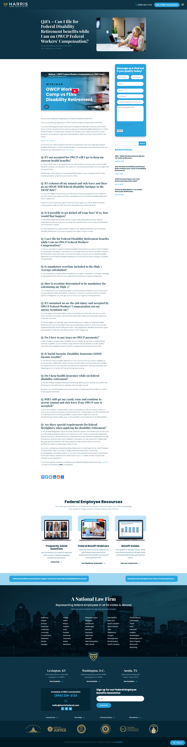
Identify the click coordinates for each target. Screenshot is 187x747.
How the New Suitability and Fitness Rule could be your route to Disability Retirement (130, 169)
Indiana (66, 626)
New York (111, 620)
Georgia (44, 644)
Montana (89, 632)
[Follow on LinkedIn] (70, 708)
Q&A (81, 455)
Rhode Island (113, 641)
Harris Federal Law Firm (52, 46)
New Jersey (89, 644)
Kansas (66, 632)
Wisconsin (134, 644)
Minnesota (89, 623)
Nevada (88, 638)
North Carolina (113, 623)
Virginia (133, 632)
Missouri (88, 629)
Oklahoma (112, 632)
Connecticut (46, 635)
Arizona (44, 623)
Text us (179, 743)
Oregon (110, 635)
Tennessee (134, 620)
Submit (120, 131)
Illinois (65, 623)
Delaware (44, 638)
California (45, 629)
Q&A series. (70, 150)
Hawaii (65, 618)
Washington (134, 635)
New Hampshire (91, 641)
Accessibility (118, 742)
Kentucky (66, 635)
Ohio (109, 629)
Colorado (45, 632)
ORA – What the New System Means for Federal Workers (129, 157)
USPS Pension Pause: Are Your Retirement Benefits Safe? (127, 180)
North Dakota (113, 626)
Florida (43, 641)
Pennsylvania (113, 638)
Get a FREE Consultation (167, 5)
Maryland (67, 644)
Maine (65, 641)
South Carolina (113, 644)
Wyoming (133, 647)
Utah (131, 626)
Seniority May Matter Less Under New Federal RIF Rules (128, 190)
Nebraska (89, 635)
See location (55, 681)
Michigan (89, 620)
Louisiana (67, 638)
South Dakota (135, 618)
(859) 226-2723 (145, 5)
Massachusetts (91, 618)
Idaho (65, 620)
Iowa (65, 629)
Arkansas (44, 626)
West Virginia (135, 641)
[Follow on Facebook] (62, 708)
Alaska (43, 620)
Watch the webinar (48, 141)
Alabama (44, 618)
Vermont (133, 629)
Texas (132, 623)
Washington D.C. (136, 638)
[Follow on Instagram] (66, 708)
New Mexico (112, 618)
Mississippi (89, 626)
